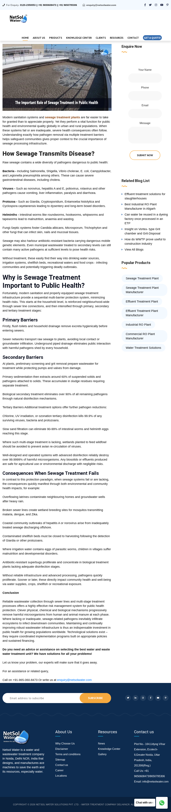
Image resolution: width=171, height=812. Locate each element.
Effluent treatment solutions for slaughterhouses (145, 196)
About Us (39, 37)
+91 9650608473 (47, 5)
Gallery (102, 754)
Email (145, 105)
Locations (61, 775)
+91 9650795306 (68, 5)
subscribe (95, 698)
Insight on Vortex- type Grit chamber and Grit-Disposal (142, 231)
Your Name (145, 69)
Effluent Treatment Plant (142, 301)
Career (59, 770)
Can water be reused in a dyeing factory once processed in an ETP (146, 219)
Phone (145, 87)
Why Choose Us (65, 743)
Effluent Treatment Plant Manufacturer (142, 313)
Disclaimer (61, 748)
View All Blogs (134, 249)
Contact (133, 37)
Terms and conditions (67, 754)
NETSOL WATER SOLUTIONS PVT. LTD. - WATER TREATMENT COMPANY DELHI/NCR (83, 804)
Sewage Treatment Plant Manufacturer (142, 290)
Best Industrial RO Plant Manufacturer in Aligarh (141, 206)
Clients (101, 37)
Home (25, 37)
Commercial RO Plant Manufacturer (140, 336)
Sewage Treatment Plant (142, 278)
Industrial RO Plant (138, 324)
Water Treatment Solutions (143, 347)
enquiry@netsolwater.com (101, 5)
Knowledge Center (79, 37)
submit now (145, 155)
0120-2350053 (28, 5)
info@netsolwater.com (155, 781)
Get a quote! (152, 37)
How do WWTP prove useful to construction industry (145, 241)
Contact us (61, 765)
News (101, 743)
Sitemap (60, 759)
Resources (116, 37)
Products (55, 37)
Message (145, 123)
